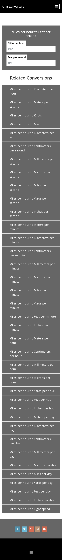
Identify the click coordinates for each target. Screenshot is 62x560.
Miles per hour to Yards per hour (32, 391)
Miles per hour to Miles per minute (28, 292)
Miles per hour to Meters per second (29, 104)
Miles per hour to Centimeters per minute (30, 253)
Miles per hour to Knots (26, 115)
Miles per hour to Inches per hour (33, 408)
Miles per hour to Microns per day (33, 465)
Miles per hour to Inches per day (32, 500)
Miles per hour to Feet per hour (31, 400)
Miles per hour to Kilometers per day (32, 428)
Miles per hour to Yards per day (31, 483)
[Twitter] (24, 529)
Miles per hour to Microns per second (30, 174)
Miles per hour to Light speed (30, 509)
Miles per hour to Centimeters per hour (30, 354)
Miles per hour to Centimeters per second (30, 148)
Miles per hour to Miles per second (28, 187)
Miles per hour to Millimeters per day (32, 454)
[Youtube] (44, 529)
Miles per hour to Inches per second (29, 214)
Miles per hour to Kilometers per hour (32, 91)
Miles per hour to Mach (25, 124)
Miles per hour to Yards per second (28, 200)
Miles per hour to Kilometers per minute (32, 240)
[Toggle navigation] (57, 6)
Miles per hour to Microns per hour (30, 380)
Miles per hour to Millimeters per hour (32, 367)
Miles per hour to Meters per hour (29, 340)
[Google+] (31, 529)
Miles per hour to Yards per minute (28, 305)
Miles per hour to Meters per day (32, 417)
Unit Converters (13, 7)
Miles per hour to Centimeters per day (30, 441)
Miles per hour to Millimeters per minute (32, 266)
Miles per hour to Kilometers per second (32, 135)
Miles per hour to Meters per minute (29, 227)
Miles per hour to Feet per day (30, 491)
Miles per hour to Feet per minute (33, 316)
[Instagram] (37, 529)
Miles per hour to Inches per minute (29, 327)
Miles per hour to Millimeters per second (32, 161)
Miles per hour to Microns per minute (30, 279)
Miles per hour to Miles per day (31, 474)
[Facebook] (17, 529)
